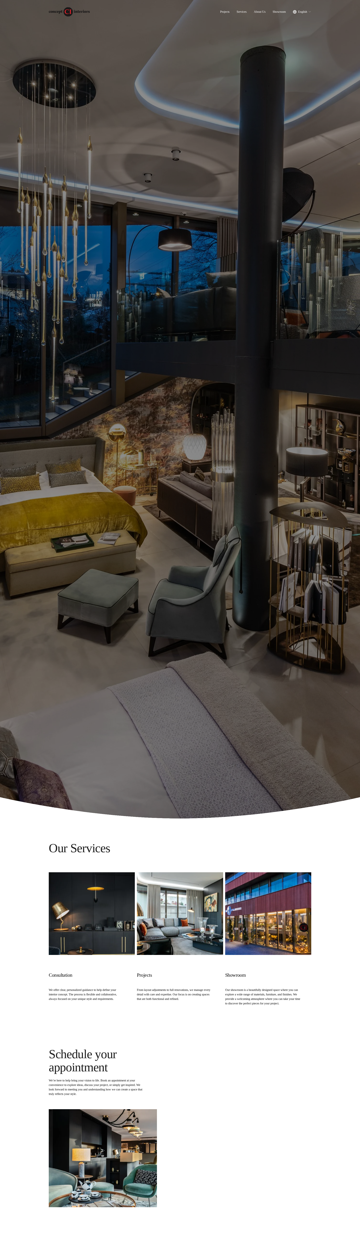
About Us (260, 11)
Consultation (60, 975)
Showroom (279, 11)
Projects (225, 11)
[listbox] (302, 11)
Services (242, 11)
